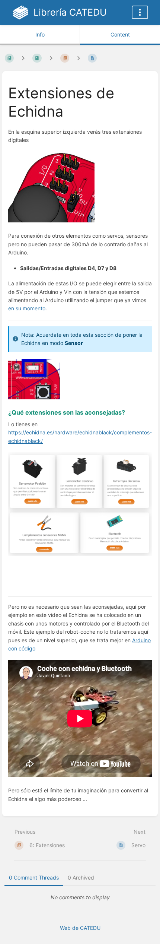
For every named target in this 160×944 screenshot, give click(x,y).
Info (40, 34)
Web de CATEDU (80, 928)
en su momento (26, 308)
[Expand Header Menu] (140, 12)
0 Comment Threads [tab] (34, 877)
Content (120, 34)
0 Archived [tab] (81, 877)
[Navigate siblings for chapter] (51, 58)
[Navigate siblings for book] (23, 58)
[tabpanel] (80, 897)
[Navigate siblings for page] (78, 58)
